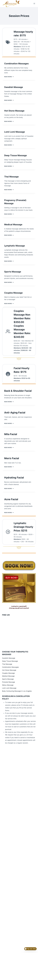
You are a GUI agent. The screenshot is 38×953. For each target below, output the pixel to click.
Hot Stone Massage (14, 110)
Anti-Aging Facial (14, 412)
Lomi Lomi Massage (14, 132)
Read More (9, 76)
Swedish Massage (13, 87)
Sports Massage (12, 271)
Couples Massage (13, 293)
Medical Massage (13, 224)
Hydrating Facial (14, 477)
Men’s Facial (11, 458)
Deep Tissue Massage (15, 155)
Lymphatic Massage (14, 245)
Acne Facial (11, 499)
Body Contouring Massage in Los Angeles (17, 691)
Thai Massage (11, 176)
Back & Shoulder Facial (18, 390)
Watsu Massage (7, 685)
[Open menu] (34, 3)
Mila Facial (10, 434)
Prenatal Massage (8, 682)
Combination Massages (16, 63)
